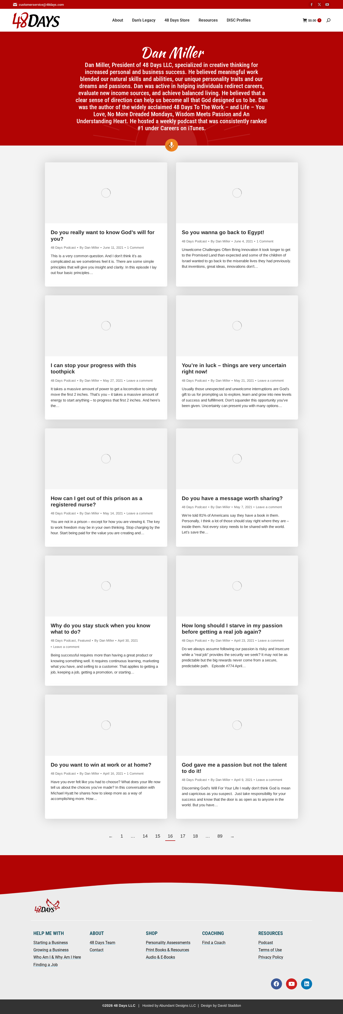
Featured (84, 640)
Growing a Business (51, 950)
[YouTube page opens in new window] (327, 4)
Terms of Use (270, 950)
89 (219, 836)
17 (182, 836)
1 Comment (135, 247)
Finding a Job (45, 964)
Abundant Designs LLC (177, 1005)
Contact (96, 950)
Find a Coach (213, 942)
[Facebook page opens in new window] (311, 4)
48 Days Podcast (63, 247)
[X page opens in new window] (319, 4)
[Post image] (106, 192)
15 (157, 836)
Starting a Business (50, 942)
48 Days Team (102, 942)
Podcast (265, 942)
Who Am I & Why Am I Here (57, 957)
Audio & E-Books (160, 957)
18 (195, 836)
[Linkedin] (306, 983)
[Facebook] (276, 983)
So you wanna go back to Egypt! (224, 232)
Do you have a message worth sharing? (233, 498)
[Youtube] (291, 983)
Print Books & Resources (167, 950)
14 (145, 836)
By (89, 247)
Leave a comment (140, 380)
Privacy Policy (270, 957)
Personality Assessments (168, 942)
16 (170, 836)
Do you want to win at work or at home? (102, 765)
